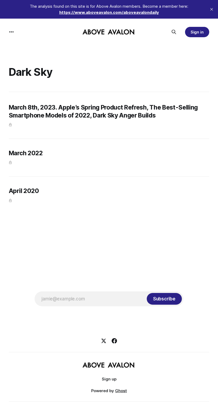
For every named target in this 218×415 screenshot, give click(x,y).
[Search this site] (174, 32)
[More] (11, 32)
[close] (211, 9)
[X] (103, 340)
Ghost (121, 390)
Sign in (197, 32)
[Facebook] (114, 340)
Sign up (109, 379)
